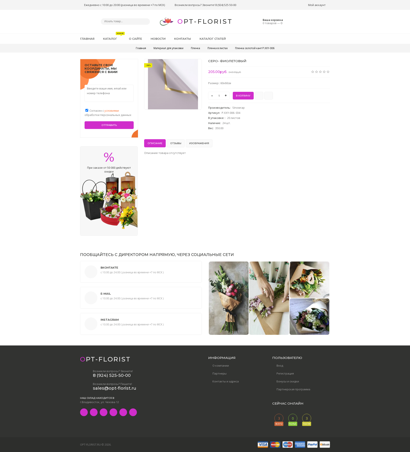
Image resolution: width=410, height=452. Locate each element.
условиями (111, 111)
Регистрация (285, 373)
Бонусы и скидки (288, 381)
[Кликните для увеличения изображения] (173, 84)
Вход (280, 365)
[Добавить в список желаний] (196, 65)
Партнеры (219, 373)
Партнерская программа (293, 389)
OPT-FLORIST (205, 21)
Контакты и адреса (225, 381)
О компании (220, 365)
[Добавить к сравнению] (268, 95)
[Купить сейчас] (259, 95)
